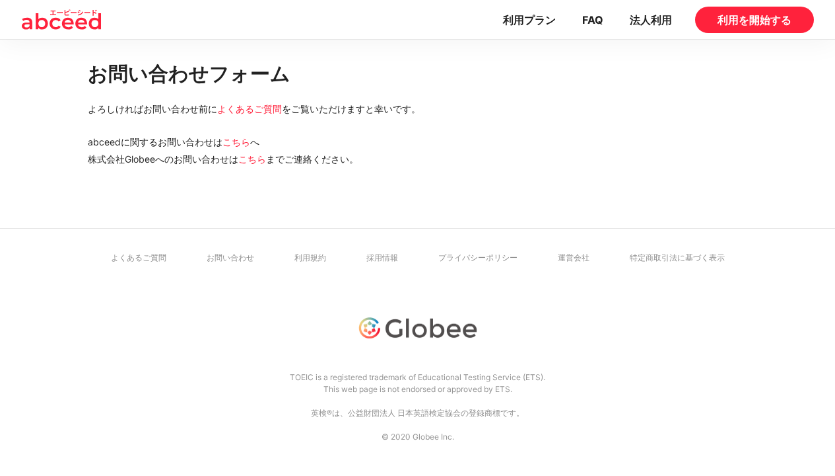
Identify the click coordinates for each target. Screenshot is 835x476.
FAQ (592, 19)
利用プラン (529, 19)
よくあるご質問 (249, 108)
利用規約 (310, 257)
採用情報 (382, 257)
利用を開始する (754, 19)
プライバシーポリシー (478, 257)
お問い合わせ (230, 257)
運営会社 (573, 257)
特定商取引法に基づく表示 (677, 257)
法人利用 (651, 19)
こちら (236, 141)
